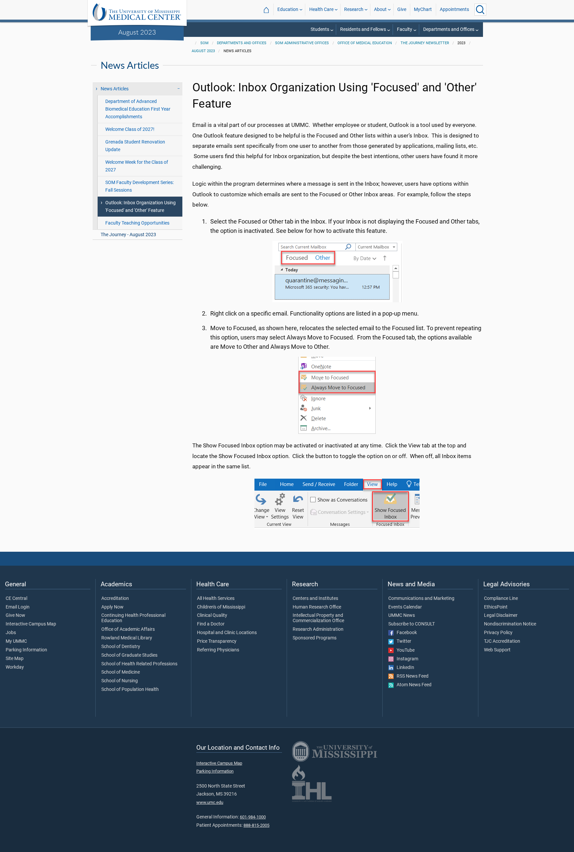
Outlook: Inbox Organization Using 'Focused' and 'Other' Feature (140, 206)
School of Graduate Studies (129, 655)
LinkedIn (404, 667)
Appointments (454, 9)
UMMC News (401, 615)
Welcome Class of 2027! (129, 129)
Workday (15, 667)
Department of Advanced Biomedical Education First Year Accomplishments (137, 109)
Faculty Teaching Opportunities (137, 223)
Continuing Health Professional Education (133, 618)
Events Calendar (405, 607)
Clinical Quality (212, 615)
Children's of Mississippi (221, 607)
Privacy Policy (498, 632)
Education (287, 9)
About (380, 9)
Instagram (406, 659)
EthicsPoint (496, 607)
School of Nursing (119, 681)
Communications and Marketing (421, 598)
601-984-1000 (253, 816)
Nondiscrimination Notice (510, 624)
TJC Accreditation (502, 641)
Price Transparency (217, 641)
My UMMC (16, 641)
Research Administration (318, 629)
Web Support (497, 650)
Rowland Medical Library (126, 638)
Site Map (15, 658)
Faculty (404, 29)
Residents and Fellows (363, 29)
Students (320, 29)
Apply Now (112, 607)
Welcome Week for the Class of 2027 (136, 166)
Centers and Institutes (315, 598)
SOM (204, 43)
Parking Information (26, 650)
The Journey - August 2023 (128, 234)
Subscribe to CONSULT (411, 624)
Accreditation (115, 598)
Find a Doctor (211, 624)
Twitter (402, 641)
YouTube (404, 650)
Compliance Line (501, 598)
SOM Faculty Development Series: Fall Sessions (139, 186)
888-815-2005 (256, 825)
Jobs (11, 632)
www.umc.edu (209, 802)
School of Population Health (130, 689)
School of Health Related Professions (139, 664)
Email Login (18, 607)
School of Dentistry (120, 646)
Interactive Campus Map (31, 624)
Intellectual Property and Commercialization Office (318, 618)
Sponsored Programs (314, 638)
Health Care (321, 9)
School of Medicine (120, 672)
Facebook (405, 632)
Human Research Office (317, 607)
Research (353, 9)
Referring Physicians (218, 650)
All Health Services (216, 598)
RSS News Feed (411, 676)
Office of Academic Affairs (128, 629)
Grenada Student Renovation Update (135, 145)
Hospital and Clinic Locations (227, 632)
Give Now (15, 615)
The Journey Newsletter (425, 43)
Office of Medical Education (364, 43)
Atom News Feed (412, 685)
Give (401, 9)
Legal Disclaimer (501, 615)
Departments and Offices (448, 29)
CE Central (16, 598)
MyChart (423, 9)
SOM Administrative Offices (302, 43)
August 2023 (137, 32)
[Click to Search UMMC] (480, 10)
